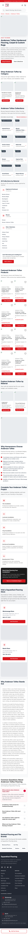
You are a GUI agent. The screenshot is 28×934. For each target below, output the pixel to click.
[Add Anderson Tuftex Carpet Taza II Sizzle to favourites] (25, 305)
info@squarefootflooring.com (10, 904)
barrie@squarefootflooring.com (11, 920)
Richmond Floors (6, 844)
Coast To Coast (5, 203)
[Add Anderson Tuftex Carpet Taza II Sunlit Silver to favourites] (25, 330)
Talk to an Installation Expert (14, 581)
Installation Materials (5, 883)
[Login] (22, 5)
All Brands (3, 888)
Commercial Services (20, 885)
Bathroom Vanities (5, 878)
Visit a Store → (8, 261)
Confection (4, 205)
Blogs (16, 888)
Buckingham (5, 198)
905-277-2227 (7, 617)
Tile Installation (18, 873)
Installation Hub (4, 885)
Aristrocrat (4, 247)
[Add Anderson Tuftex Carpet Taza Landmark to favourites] (25, 353)
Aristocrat (4, 245)
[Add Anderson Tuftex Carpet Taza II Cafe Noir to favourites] (12, 330)
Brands (7, 14)
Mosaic (4, 220)
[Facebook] (2, 867)
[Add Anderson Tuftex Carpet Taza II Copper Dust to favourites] (12, 282)
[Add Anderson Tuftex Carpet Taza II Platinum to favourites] (12, 305)
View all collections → (22, 117)
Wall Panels (3, 880)
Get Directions (14, 621)
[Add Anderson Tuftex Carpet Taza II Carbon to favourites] (25, 282)
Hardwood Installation (20, 875)
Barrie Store (6, 648)
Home (2, 14)
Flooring (3, 873)
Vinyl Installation (18, 880)
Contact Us (3, 890)
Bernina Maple (5, 196)
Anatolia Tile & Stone (7, 848)
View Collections (18, 61)
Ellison (3, 207)
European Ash (5, 210)
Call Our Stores (15, 931)
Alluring (4, 234)
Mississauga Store (8, 611)
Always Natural (5, 236)
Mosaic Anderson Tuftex (8, 222)
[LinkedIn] (10, 867)
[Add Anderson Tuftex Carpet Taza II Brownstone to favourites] (12, 353)
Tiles (2, 875)
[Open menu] (3, 5)
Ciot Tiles (15, 844)
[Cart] (25, 5)
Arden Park (4, 241)
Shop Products (6, 61)
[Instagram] (5, 867)
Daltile (23, 848)
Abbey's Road (5, 232)
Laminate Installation (19, 878)
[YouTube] (8, 867)
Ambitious (4, 238)
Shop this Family (6, 410)
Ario (3, 243)
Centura (17, 848)
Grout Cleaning (18, 883)
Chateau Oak (5, 201)
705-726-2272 (7, 654)
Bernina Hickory (5, 194)
